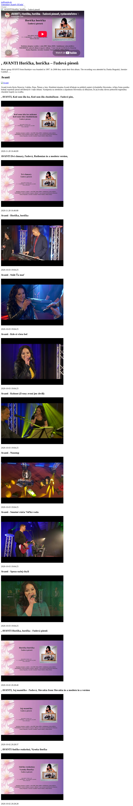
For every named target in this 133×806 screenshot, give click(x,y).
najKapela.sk (6, 2)
